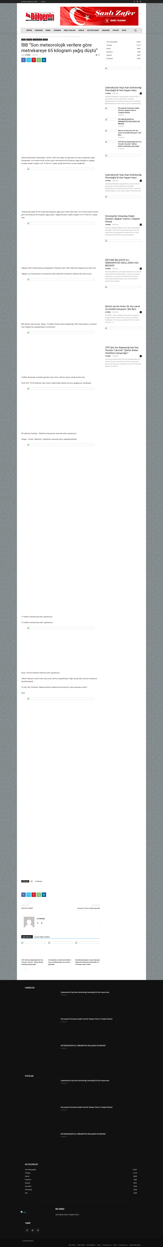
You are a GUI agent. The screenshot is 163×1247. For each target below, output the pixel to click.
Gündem (29, 39)
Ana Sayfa (24, 36)
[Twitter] (140, 1)
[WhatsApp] (39, 60)
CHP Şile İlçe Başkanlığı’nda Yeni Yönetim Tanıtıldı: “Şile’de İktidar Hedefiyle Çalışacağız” (32, 962)
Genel (31, 36)
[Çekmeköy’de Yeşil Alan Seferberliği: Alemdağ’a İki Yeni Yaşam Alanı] (123, 76)
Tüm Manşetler (37, 39)
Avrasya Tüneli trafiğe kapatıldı (88, 908)
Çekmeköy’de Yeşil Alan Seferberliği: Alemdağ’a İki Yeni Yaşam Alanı (123, 89)
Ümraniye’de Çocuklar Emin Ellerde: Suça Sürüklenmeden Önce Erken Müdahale (59, 962)
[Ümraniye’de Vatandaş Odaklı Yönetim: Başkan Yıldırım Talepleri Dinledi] (110, 111)
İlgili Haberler (27, 937)
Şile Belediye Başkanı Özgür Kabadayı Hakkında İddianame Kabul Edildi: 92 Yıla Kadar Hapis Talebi (87, 962)
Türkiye (45, 39)
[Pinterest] (33, 60)
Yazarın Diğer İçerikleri (42, 937)
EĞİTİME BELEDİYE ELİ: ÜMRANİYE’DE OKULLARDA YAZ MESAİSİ (129, 121)
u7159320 (27, 55)
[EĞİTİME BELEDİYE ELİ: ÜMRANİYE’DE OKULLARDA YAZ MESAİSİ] (110, 122)
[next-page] (26, 968)
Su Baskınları (38, 881)
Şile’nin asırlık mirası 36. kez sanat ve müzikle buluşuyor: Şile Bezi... (129, 133)
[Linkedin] (44, 60)
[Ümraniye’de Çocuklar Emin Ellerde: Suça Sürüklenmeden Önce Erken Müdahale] (60, 949)
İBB (31, 881)
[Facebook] (134, 1)
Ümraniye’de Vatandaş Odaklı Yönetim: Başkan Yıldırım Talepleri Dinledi (128, 110)
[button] (135, 30)
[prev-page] (22, 968)
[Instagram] (137, 1)
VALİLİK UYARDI (27, 908)
